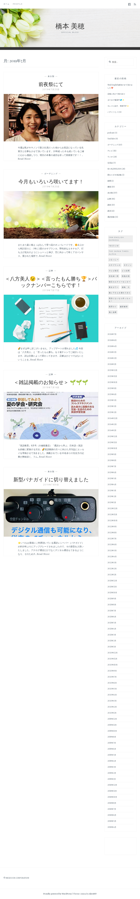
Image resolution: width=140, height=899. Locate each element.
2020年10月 (112, 665)
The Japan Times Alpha (119, 252)
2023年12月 (112, 436)
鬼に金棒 (113, 312)
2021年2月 (111, 641)
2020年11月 (112, 659)
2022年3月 (111, 562)
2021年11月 (112, 587)
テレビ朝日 (114, 271)
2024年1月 (111, 430)
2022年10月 (112, 520)
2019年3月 (111, 767)
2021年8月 (111, 604)
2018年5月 (111, 821)
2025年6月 (111, 394)
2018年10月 (112, 797)
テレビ (110, 151)
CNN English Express (116, 238)
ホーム (7, 4)
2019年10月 (112, 731)
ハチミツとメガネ (114, 112)
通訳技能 (111, 217)
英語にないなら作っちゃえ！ (120, 299)
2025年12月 (112, 370)
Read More (24, 158)
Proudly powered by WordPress (57, 894)
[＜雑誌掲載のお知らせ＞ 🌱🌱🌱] (51, 438)
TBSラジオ (114, 246)
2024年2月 (112, 424)
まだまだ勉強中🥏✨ (115, 100)
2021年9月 (111, 598)
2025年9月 (111, 388)
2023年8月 (111, 460)
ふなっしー (114, 260)
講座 (109, 205)
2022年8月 (112, 532)
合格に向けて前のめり (116, 94)
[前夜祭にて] (51, 140)
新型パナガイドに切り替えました (51, 479)
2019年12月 (112, 719)
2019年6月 (111, 749)
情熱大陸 (126, 276)
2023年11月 (112, 442)
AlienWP (93, 894)
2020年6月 (112, 683)
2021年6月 (111, 617)
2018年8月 (111, 803)
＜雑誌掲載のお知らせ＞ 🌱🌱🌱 (51, 382)
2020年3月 (112, 701)
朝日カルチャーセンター (120, 282)
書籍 (109, 187)
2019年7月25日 (51, 89)
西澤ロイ (113, 307)
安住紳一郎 (114, 276)
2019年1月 (111, 779)
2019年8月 (111, 737)
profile (18, 4)
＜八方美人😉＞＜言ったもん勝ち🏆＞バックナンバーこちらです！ (51, 281)
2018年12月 (112, 785)
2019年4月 (111, 761)
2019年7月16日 (51, 387)
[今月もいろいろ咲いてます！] (51, 237)
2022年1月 (111, 574)
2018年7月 (111, 809)
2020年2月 (112, 707)
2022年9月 (112, 526)
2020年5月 (112, 689)
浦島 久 (126, 287)
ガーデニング (51, 173)
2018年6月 (111, 815)
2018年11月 (112, 791)
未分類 (51, 76)
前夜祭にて (51, 84)
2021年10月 (112, 592)
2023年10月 (112, 448)
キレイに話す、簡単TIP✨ (118, 106)
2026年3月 (111, 352)
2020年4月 (112, 695)
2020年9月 (112, 671)
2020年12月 (112, 653)
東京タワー (114, 287)
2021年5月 (111, 623)
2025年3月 (111, 406)
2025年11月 (112, 376)
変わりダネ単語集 (114, 175)
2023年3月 (111, 490)
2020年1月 (111, 713)
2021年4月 (111, 629)
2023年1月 (111, 502)
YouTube (111, 139)
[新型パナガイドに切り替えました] (51, 535)
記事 (51, 270)
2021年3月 (111, 635)
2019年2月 (111, 773)
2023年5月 (111, 478)
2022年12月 (112, 508)
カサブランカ (115, 265)
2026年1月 (111, 364)
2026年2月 (112, 358)
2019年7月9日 (51, 484)
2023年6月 (111, 472)
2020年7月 (112, 677)
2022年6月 (112, 544)
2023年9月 (111, 454)
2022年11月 (112, 514)
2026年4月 (112, 346)
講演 (109, 211)
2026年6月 (112, 340)
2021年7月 (111, 611)
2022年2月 (112, 568)
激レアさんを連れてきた (120, 293)
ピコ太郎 (126, 271)
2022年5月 (112, 550)
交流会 (110, 163)
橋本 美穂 (70, 25)
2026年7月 (111, 334)
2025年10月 (112, 382)
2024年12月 (112, 418)
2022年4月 (112, 556)
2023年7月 (111, 466)
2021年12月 (112, 581)
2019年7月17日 (51, 290)
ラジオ (110, 157)
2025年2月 (111, 412)
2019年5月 (111, 755)
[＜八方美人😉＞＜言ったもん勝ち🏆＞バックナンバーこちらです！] (51, 341)
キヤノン (128, 265)
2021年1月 (111, 647)
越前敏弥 (124, 307)
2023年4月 (111, 484)
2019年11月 (112, 725)
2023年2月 (111, 496)
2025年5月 (111, 400)
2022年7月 (111, 538)
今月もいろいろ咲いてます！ (51, 181)
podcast (110, 133)
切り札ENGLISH (114, 169)
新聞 (109, 181)
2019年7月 (111, 743)
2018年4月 (111, 827)
